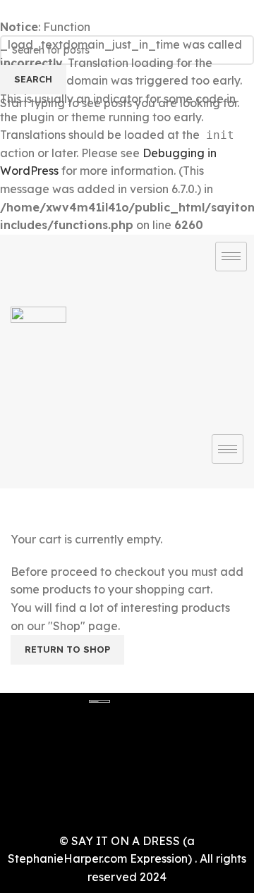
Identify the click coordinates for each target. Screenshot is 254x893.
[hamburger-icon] (231, 256)
